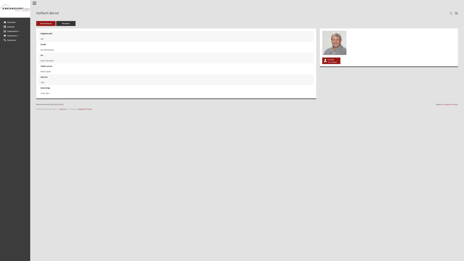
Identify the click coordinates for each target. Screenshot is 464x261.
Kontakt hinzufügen (332, 60)
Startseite (11, 22)
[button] (15, 31)
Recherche (11, 40)
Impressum (62, 109)
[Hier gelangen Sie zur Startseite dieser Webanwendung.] (15, 9)
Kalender (11, 27)
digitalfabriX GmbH (85, 109)
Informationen (46, 23)
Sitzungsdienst (450, 104)
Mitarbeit (66, 23)
